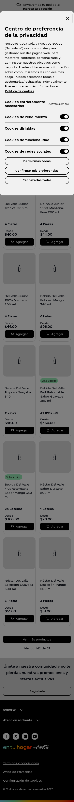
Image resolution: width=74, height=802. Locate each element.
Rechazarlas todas (37, 180)
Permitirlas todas (37, 161)
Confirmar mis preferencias (37, 170)
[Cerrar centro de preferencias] (67, 18)
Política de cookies (19, 91)
